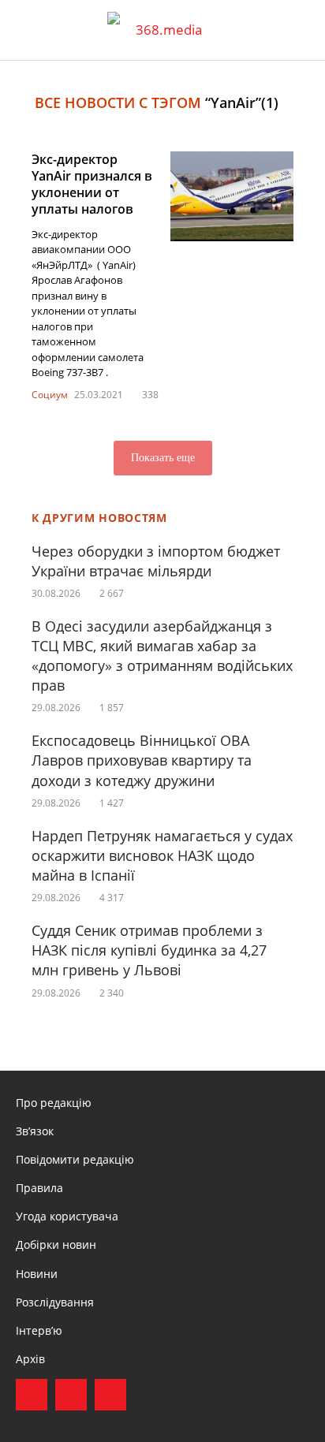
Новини (37, 1273)
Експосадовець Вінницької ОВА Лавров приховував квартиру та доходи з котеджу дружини (142, 760)
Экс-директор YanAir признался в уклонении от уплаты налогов (92, 184)
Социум (50, 394)
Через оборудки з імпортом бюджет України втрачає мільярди (156, 561)
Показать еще (163, 458)
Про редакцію (54, 1102)
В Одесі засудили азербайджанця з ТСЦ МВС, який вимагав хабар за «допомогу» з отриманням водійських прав (162, 656)
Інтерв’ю (39, 1330)
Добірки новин (56, 1244)
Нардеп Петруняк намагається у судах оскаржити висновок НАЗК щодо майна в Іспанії (162, 855)
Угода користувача (67, 1216)
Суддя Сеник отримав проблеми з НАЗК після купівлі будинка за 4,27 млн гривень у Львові (149, 950)
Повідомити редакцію (75, 1159)
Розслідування (55, 1302)
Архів (30, 1358)
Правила (39, 1187)
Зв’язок (35, 1130)
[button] (298, 30)
